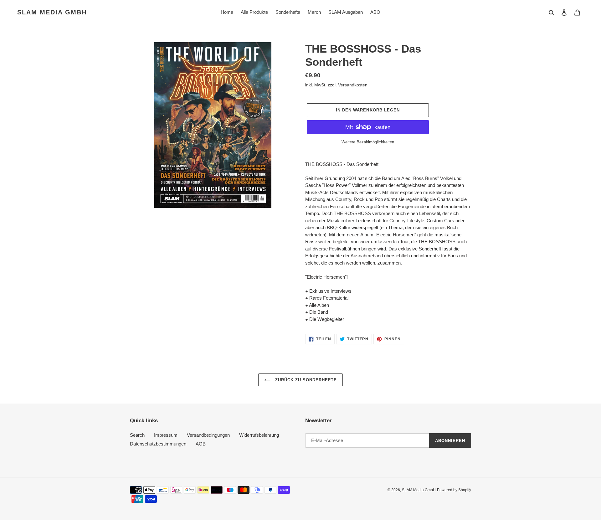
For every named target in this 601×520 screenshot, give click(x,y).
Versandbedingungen (208, 435)
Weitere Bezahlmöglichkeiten (368, 142)
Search (137, 435)
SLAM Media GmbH (52, 12)
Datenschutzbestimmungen (158, 443)
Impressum (165, 435)
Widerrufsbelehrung (259, 435)
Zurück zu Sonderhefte (305, 380)
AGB (201, 443)
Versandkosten (352, 84)
